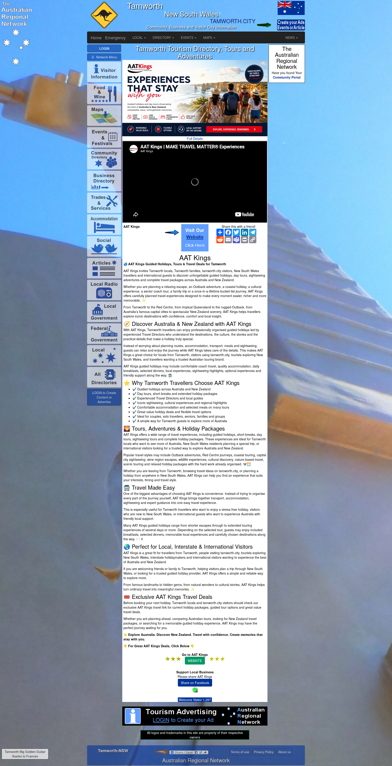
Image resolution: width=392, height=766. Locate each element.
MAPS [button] (208, 37)
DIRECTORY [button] (162, 37)
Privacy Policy (264, 752)
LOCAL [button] (138, 37)
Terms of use (240, 752)
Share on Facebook (195, 682)
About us (284, 752)
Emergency (115, 37)
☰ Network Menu (104, 57)
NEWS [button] (290, 37)
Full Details (195, 138)
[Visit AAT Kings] (194, 237)
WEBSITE (195, 660)
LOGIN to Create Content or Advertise (104, 397)
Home (96, 37)
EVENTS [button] (187, 37)
